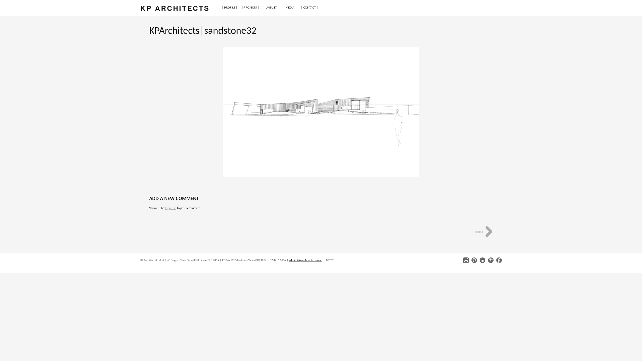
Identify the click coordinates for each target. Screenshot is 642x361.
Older (479, 232)
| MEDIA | (290, 7)
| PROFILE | (229, 7)
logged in (170, 208)
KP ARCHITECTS (175, 8)
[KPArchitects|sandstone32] (321, 112)
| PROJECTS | (250, 7)
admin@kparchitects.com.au (305, 260)
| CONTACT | (309, 7)
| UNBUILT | (271, 7)
